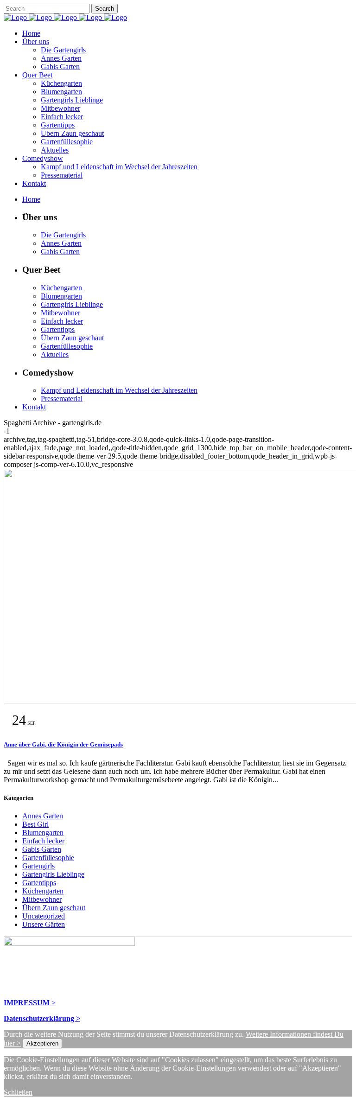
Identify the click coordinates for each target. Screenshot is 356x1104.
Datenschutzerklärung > (42, 1018)
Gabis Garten (41, 849)
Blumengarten (43, 832)
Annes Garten (42, 816)
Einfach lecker (43, 841)
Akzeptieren (42, 1043)
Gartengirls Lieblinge (53, 874)
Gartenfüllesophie (48, 858)
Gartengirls (38, 866)
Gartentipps (39, 883)
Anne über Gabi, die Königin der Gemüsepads (63, 744)
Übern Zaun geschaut (53, 908)
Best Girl (35, 824)
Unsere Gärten (43, 924)
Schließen (18, 1092)
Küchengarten (43, 891)
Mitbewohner (42, 899)
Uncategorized (43, 916)
